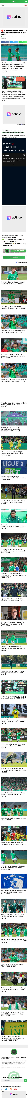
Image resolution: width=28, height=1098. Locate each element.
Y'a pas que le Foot (20, 1062)
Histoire (2, 1063)
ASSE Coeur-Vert (4, 1065)
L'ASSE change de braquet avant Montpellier (13, 132)
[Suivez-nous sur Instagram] (11, 1089)
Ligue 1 (12, 1063)
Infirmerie (10, 1061)
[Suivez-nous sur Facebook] (2, 1089)
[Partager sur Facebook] (5, 42)
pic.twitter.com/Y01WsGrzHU (9, 242)
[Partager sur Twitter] (14, 42)
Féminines (3, 36)
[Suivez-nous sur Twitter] (6, 1089)
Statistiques (7, 1063)
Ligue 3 (10, 1062)
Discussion (18, 1057)
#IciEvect (3, 1058)
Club (26, 1061)
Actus (2, 5)
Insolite (14, 1062)
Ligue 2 (15, 1063)
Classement (7, 1057)
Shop (25, 5)
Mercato (6, 1062)
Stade (3, 1062)
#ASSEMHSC (20, 239)
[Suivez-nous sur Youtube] (15, 1089)
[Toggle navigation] (2, 1)
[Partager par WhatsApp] (23, 42)
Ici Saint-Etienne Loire (11, 1067)
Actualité (3, 1057)
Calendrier (13, 1057)
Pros (2, 1061)
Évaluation (23, 1057)
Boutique (7, 1058)
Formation (6, 1061)
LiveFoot (23, 1067)
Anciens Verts (21, 1063)
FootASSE (19, 1067)
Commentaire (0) (14, 257)
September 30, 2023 (7, 245)
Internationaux (16, 1061)
